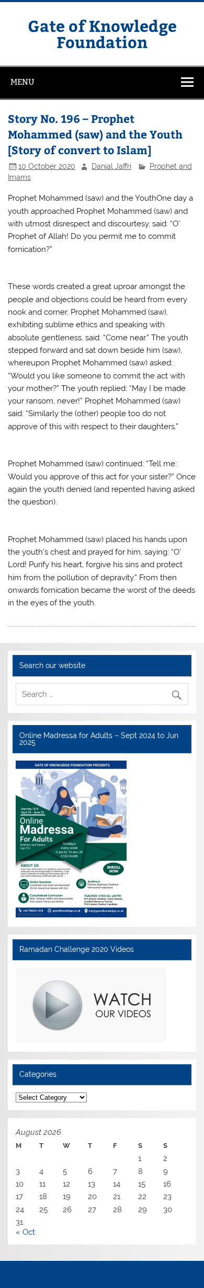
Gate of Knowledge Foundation (102, 33)
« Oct (25, 1232)
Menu (22, 82)
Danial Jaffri (111, 166)
